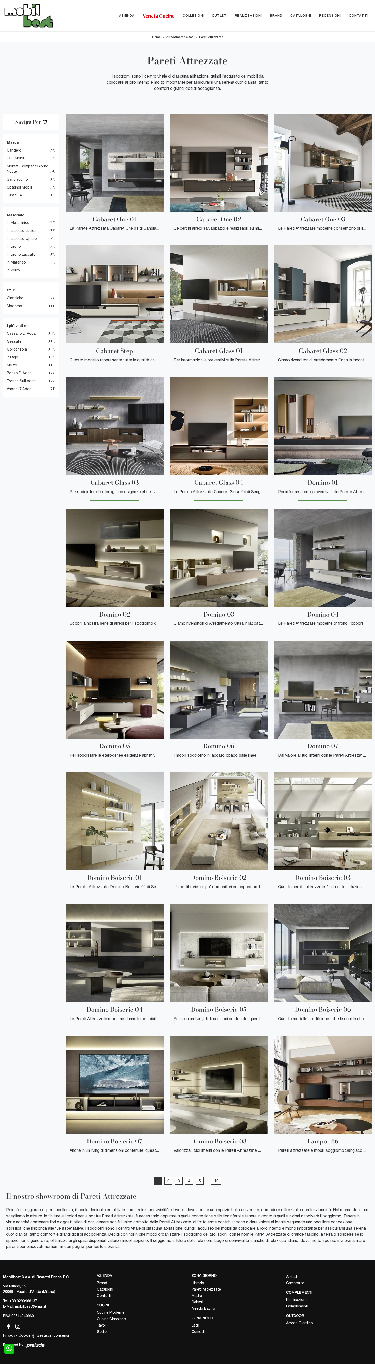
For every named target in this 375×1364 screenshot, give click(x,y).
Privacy (9, 1335)
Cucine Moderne (110, 1312)
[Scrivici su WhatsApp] (9, 1349)
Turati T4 (14, 195)
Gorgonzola (17, 349)
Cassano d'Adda (21, 333)
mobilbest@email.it (30, 1306)
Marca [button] (13, 142)
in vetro (13, 270)
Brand (276, 15)
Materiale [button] (15, 214)
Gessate (14, 341)
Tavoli (101, 1325)
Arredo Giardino (299, 1323)
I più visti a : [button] (17, 325)
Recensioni (330, 15)
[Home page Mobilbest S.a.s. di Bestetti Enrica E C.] (31, 15)
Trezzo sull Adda (21, 381)
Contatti (358, 15)
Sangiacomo (17, 179)
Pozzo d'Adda (19, 373)
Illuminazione (296, 1300)
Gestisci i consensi (53, 1335)
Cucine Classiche (111, 1319)
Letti (195, 1325)
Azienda (127, 15)
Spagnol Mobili (19, 187)
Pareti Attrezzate (211, 37)
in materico (16, 262)
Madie (197, 1296)
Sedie (102, 1332)
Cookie (24, 1335)
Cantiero (14, 150)
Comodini (199, 1332)
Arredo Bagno (203, 1308)
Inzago (12, 357)
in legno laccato (21, 254)
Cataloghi (300, 15)
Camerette (295, 1283)
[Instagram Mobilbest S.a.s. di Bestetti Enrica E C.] (16, 1325)
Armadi (292, 1276)
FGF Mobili (16, 158)
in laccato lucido (22, 231)
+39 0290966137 (23, 1301)
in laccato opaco (22, 238)
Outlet (219, 15)
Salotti (197, 1302)
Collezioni (193, 15)
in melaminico (18, 223)
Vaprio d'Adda (19, 389)
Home (156, 37)
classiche (15, 298)
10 (216, 1181)
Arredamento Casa (180, 37)
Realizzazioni (248, 15)
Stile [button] (11, 289)
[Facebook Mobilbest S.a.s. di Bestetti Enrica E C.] (7, 1325)
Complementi (297, 1306)
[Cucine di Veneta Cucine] (159, 16)
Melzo (12, 365)
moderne (14, 306)
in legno (14, 246)
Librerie (198, 1283)
